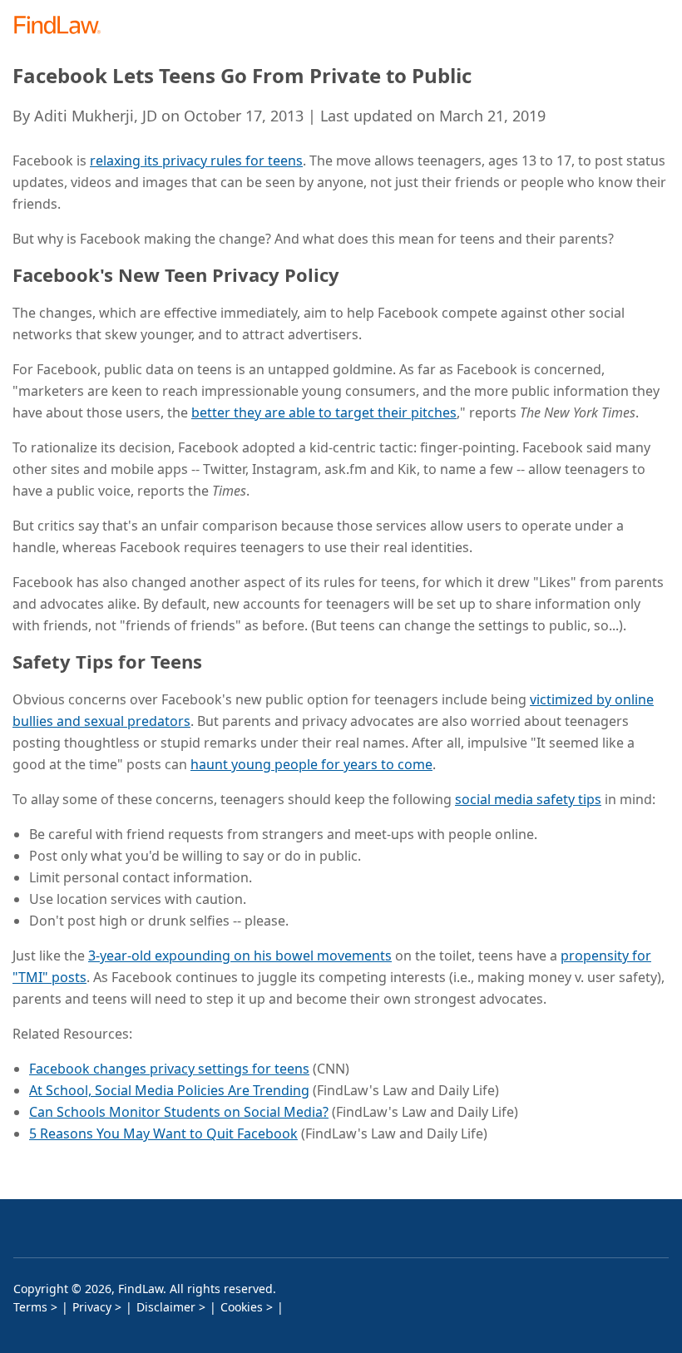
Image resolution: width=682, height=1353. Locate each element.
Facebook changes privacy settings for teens (169, 1068)
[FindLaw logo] (63, 26)
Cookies (241, 1307)
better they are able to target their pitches (324, 412)
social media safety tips (528, 799)
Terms (30, 1307)
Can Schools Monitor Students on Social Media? (179, 1112)
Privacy (91, 1307)
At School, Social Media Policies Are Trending (169, 1090)
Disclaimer (165, 1307)
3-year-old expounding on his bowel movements (240, 955)
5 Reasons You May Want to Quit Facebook (163, 1133)
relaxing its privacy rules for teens (196, 160)
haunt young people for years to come (311, 764)
